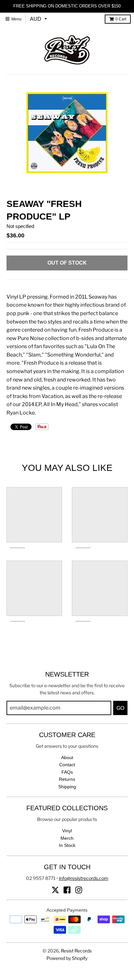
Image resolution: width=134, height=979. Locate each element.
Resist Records (76, 950)
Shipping (67, 786)
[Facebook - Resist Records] (67, 890)
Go (120, 708)
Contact (67, 764)
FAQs (67, 772)
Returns (67, 779)
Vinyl (67, 830)
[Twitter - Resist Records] (55, 890)
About (67, 757)
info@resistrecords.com (83, 878)
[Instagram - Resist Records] (79, 890)
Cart (120, 19)
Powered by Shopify (67, 958)
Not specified (20, 226)
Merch (67, 838)
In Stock (67, 845)
